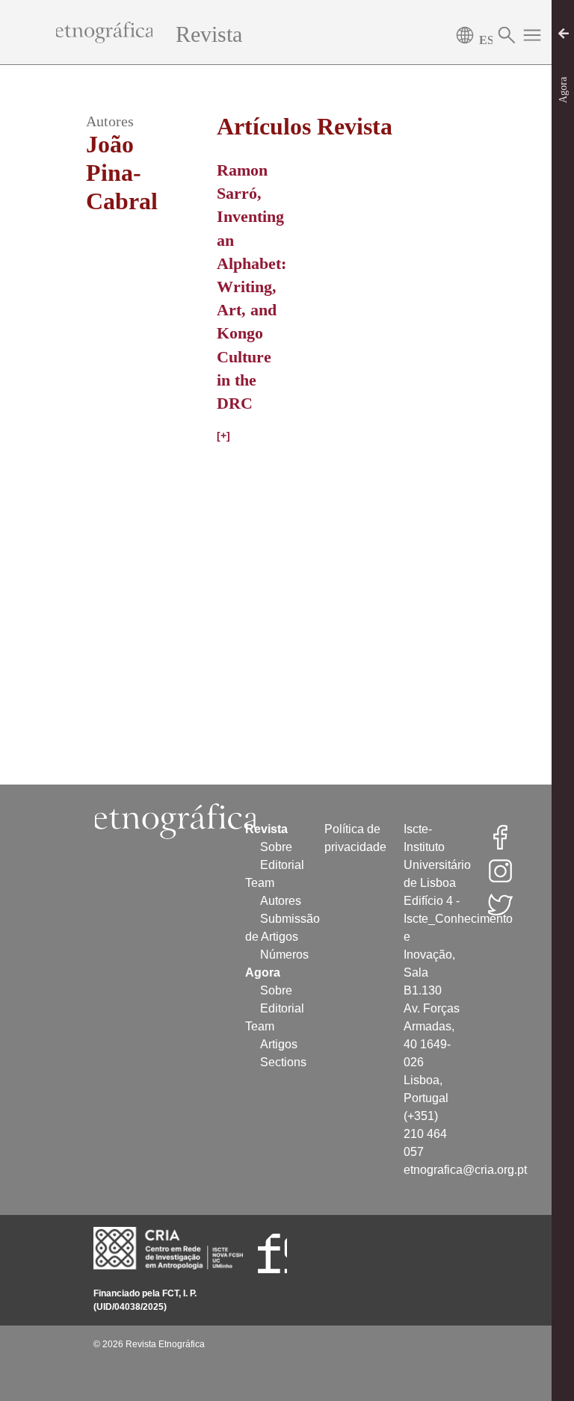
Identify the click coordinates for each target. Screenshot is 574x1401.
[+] (223, 436)
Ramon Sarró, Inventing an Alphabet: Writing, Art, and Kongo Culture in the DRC (251, 286)
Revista (209, 34)
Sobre (276, 847)
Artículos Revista (304, 126)
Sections (283, 1062)
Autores (280, 900)
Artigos (278, 1044)
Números (284, 954)
